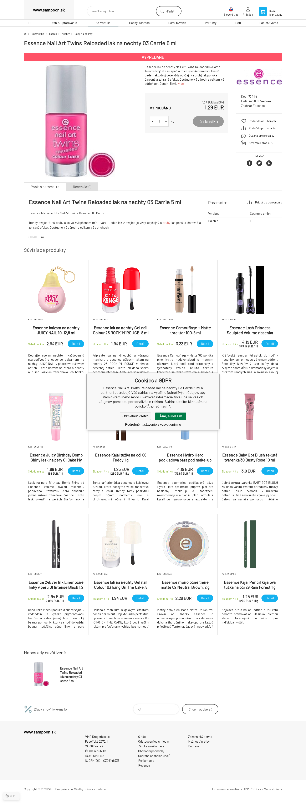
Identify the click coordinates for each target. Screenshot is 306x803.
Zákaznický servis (200, 736)
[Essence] (259, 87)
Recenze (144, 765)
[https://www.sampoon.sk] (25, 33)
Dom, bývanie (177, 23)
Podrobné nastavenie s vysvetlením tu (153, 424)
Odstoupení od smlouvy (153, 741)
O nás (142, 736)
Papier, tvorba (269, 23)
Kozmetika (103, 23)
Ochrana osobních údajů (154, 756)
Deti (238, 23)
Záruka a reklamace (151, 746)
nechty (66, 33)
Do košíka (208, 121)
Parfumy (210, 23)
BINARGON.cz (252, 789)
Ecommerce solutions (227, 789)
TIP (30, 23)
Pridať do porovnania (262, 128)
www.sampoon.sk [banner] (49, 9)
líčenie (53, 33)
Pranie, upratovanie (64, 23)
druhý (166, 222)
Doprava (193, 746)
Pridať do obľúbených (262, 121)
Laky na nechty (83, 33)
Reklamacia (146, 760)
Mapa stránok (273, 789)
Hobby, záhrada (139, 23)
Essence (259, 105)
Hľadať (170, 11)
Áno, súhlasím (170, 416)
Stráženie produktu (261, 143)
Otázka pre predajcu (261, 135)
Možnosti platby (199, 741)
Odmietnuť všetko (135, 416)
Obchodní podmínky (151, 751)
